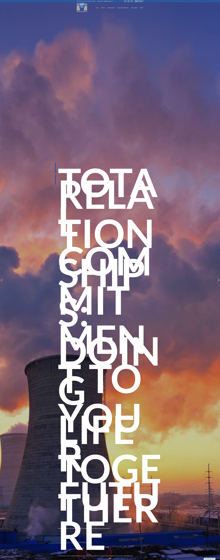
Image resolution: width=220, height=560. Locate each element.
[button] (97, 7)
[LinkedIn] (128, 1)
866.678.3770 (100, 1)
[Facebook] (131, 1)
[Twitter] (125, 1)
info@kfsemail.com (109, 1)
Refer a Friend (139, 1)
